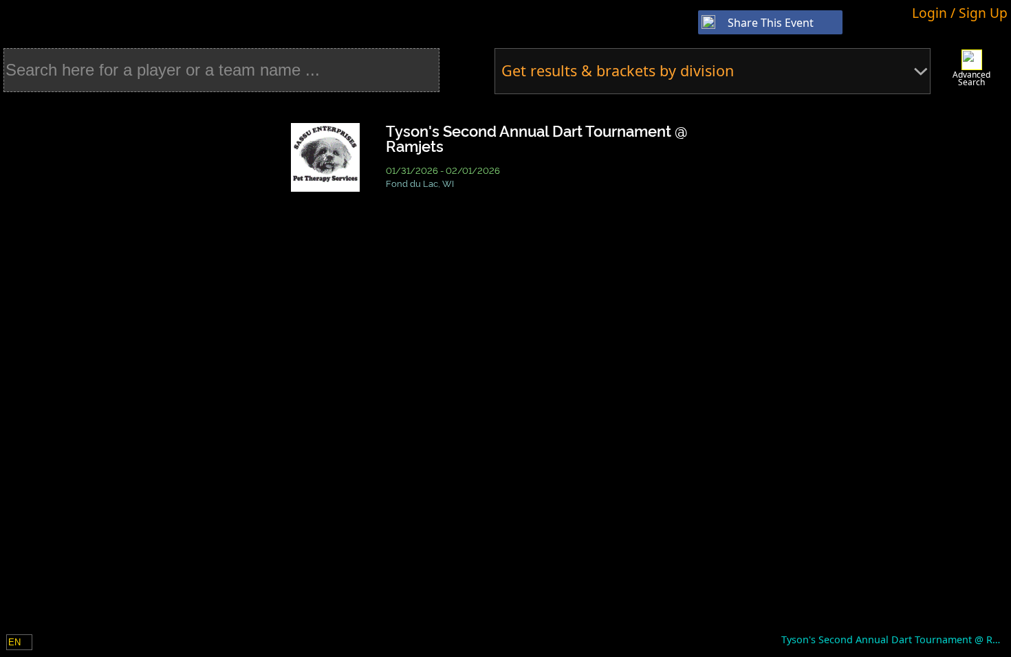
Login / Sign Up (960, 12)
